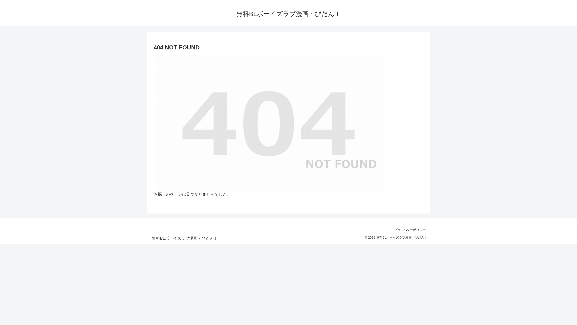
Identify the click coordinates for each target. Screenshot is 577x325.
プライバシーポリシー (410, 230)
